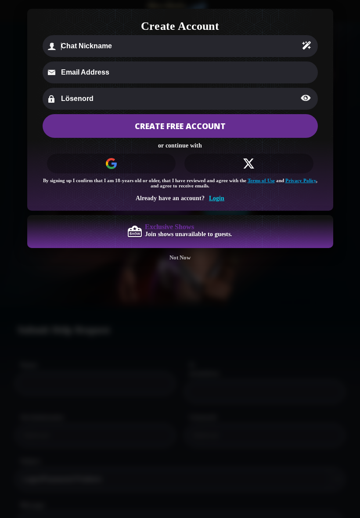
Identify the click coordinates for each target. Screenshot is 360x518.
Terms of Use (261, 180)
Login (216, 198)
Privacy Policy (300, 180)
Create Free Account (180, 126)
